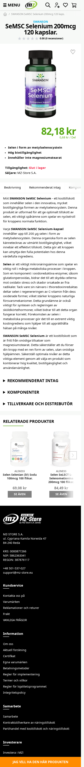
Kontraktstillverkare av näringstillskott (29, 722)
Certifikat (9, 656)
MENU (11, 5)
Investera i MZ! (13, 752)
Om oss (8, 644)
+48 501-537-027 (14, 568)
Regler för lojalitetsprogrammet (24, 686)
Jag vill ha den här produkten (40, 762)
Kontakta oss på (14, 595)
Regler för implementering (21, 674)
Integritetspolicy (14, 692)
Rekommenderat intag (45, 187)
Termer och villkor (15, 680)
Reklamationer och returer (21, 607)
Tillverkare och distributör (40, 404)
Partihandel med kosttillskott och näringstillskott (36, 728)
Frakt (6, 614)
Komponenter (23, 392)
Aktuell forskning (14, 650)
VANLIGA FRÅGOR (15, 620)
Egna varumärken (15, 662)
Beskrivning (12, 187)
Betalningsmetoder (16, 668)
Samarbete (10, 716)
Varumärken (11, 601)
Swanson (40, 21)
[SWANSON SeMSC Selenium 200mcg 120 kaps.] (40, 84)
